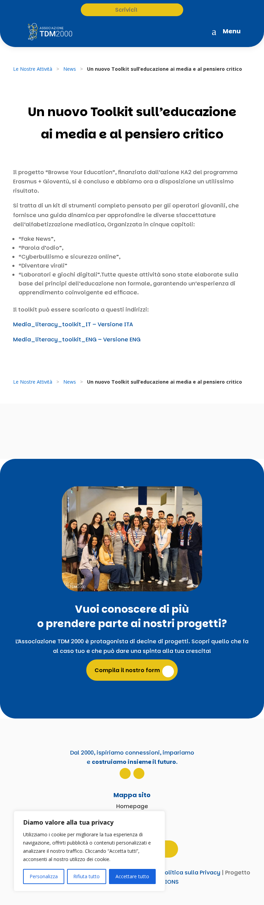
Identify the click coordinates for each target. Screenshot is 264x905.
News (69, 69)
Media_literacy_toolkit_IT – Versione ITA (73, 324)
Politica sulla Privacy (191, 872)
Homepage (132, 806)
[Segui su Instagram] (125, 773)
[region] (89, 851)
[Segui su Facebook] (138, 773)
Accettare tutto (132, 876)
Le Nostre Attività (32, 69)
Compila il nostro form (127, 670)
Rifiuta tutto (86, 876)
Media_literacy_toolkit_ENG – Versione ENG (77, 339)
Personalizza (44, 876)
